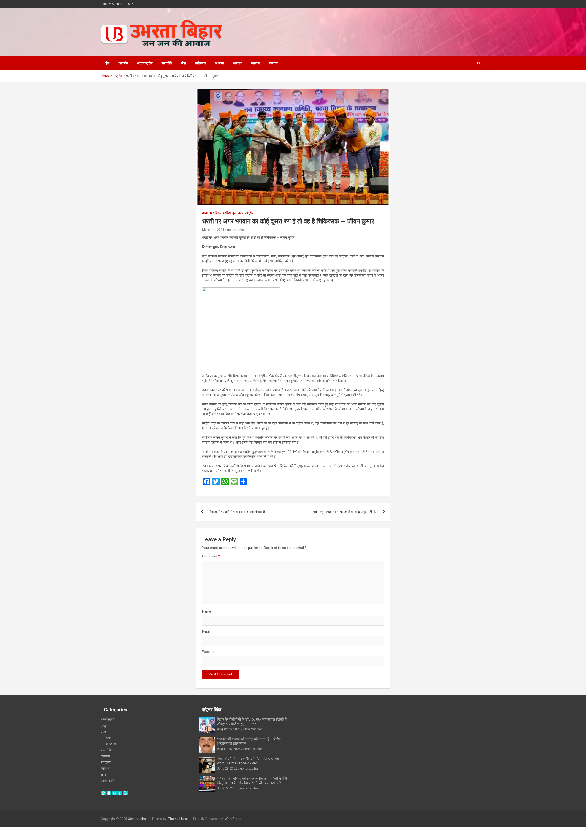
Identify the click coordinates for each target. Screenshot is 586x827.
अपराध (237, 63)
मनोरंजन (200, 63)
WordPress (233, 819)
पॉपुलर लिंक (211, 709)
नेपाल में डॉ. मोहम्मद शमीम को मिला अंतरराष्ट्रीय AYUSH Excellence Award (248, 761)
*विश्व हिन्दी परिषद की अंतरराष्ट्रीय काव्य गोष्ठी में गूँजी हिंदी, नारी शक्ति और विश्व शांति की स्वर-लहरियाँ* (252, 780)
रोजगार (273, 63)
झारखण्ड (110, 744)
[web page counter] (114, 793)
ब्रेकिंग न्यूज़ (229, 213)
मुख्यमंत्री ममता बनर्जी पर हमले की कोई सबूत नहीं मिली (345, 512)
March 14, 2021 (213, 230)
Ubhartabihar (137, 819)
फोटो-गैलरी (107, 781)
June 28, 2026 (227, 768)
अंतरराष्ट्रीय (144, 63)
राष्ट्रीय (123, 63)
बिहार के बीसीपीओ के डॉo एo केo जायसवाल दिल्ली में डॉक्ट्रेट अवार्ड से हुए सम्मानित (252, 721)
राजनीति (167, 63)
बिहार (218, 213)
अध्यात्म (219, 63)
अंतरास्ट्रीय (108, 719)
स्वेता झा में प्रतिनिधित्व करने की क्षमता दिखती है (236, 512)
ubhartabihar (236, 230)
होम (107, 63)
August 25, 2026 (229, 729)
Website (208, 652)
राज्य (240, 213)
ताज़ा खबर (208, 213)
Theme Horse (178, 819)
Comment (211, 556)
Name (206, 611)
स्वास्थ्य (255, 63)
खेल (183, 63)
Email (206, 632)
